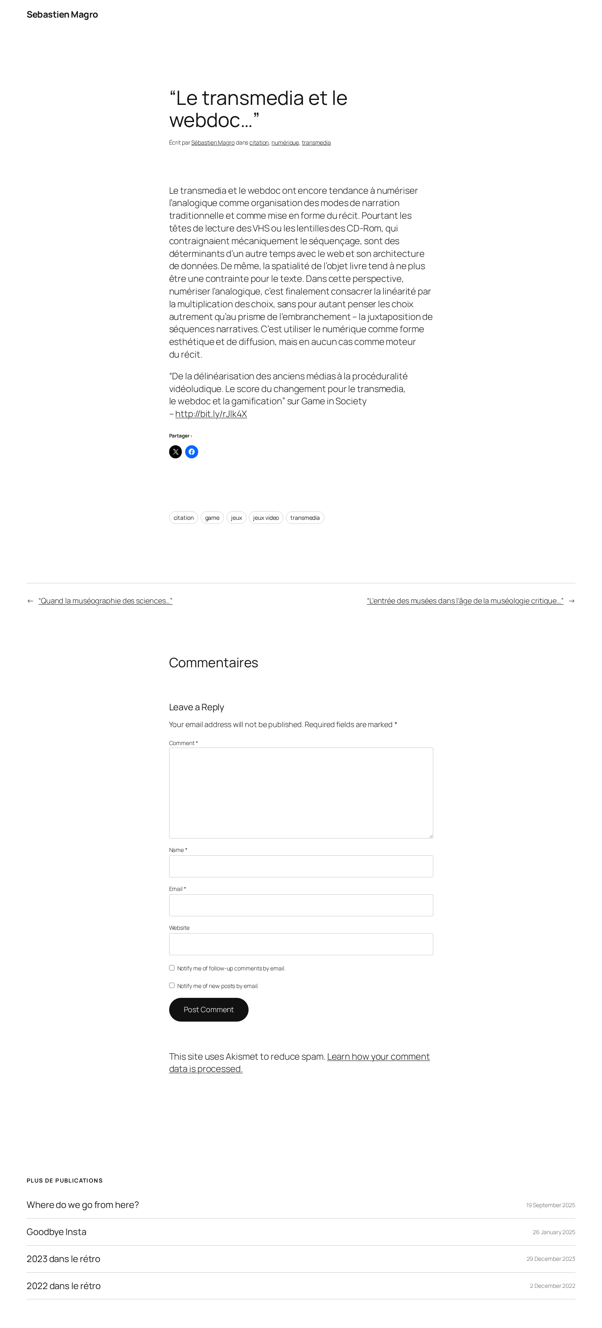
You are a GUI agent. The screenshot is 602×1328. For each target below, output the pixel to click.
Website (179, 927)
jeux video (266, 517)
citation (259, 142)
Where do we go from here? (83, 1205)
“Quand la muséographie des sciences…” (105, 600)
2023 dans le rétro (63, 1259)
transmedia (316, 142)
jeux (236, 517)
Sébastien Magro (213, 142)
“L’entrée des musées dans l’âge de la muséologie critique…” (465, 600)
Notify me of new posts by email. (218, 986)
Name (178, 850)
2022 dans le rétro (64, 1286)
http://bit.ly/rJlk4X (211, 414)
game (212, 517)
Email (177, 889)
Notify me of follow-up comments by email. (231, 968)
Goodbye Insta (56, 1232)
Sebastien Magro (62, 14)
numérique (285, 142)
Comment (183, 743)
